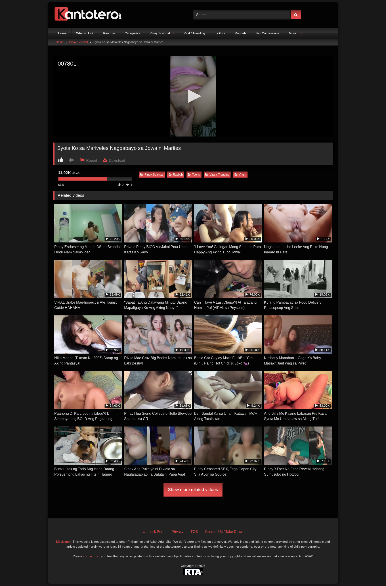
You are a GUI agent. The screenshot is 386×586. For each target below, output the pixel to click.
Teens (196, 174)
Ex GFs (220, 33)
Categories (132, 33)
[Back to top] (372, 572)
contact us (90, 556)
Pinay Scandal (160, 33)
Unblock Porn (153, 532)
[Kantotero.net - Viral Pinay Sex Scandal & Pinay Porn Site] (89, 15)
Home (62, 33)
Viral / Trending (194, 33)
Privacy (177, 532)
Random (109, 33)
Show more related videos (193, 489)
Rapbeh (240, 33)
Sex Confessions (267, 33)
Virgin (242, 174)
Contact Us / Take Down (224, 532)
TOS (194, 532)
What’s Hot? (84, 33)
